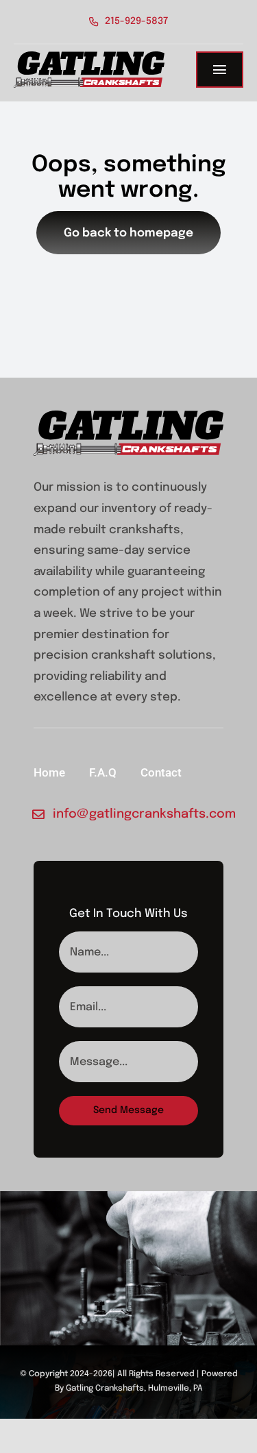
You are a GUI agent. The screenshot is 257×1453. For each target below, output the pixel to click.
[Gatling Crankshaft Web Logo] (89, 57)
